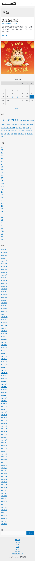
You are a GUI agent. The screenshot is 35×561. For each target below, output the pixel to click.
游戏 (2, 208)
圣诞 (24, 128)
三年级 (2, 124)
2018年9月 (4, 448)
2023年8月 (4, 291)
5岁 (3, 120)
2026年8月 (4, 250)
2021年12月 (4, 339)
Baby (2, 147)
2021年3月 (4, 364)
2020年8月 (4, 384)
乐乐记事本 (9, 3)
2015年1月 (3, 521)
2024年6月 (4, 278)
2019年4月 (4, 429)
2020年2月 (4, 401)
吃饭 (5, 128)
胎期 (2, 220)
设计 (2, 225)
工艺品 (12, 130)
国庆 (17, 128)
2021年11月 (4, 342)
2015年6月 (4, 510)
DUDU (17, 547)
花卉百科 (17, 540)
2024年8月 (4, 275)
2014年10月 (4, 524)
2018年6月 (4, 454)
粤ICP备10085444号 (17, 554)
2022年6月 (4, 322)
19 (12, 97)
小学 (2, 181)
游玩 (2, 211)
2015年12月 (4, 493)
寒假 (2, 178)
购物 (2, 228)
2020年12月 (4, 373)
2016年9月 (4, 476)
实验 (2, 172)
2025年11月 (4, 261)
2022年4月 (4, 328)
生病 (12, 134)
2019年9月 (4, 415)
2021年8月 (4, 350)
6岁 (8, 120)
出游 (31, 124)
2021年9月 (4, 347)
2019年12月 (4, 406)
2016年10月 (4, 473)
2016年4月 (4, 484)
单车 (2, 158)
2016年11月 (4, 470)
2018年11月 (4, 443)
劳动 (2, 155)
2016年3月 (4, 487)
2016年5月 (4, 482)
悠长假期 (29, 131)
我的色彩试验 (10, 20)
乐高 (2, 150)
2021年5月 (4, 359)
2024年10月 (4, 272)
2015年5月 (4, 512)
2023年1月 (4, 311)
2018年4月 (4, 457)
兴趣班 (24, 124)
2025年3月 (4, 269)
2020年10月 (4, 378)
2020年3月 (4, 398)
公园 (20, 124)
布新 (16, 130)
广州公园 (17, 542)
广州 (21, 130)
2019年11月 (4, 409)
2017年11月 (4, 459)
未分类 (2, 203)
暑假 (2, 200)
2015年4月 (4, 515)
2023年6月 (4, 297)
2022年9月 (4, 319)
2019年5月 (4, 426)
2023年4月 (4, 303)
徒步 (24, 130)
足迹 (17, 549)
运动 (28, 134)
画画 (15, 134)
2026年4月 (4, 255)
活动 (2, 206)
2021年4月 (4, 361)
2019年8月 (4, 417)
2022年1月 (4, 336)
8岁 (17, 120)
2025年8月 (4, 264)
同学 (8, 128)
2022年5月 (4, 325)
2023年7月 (4, 294)
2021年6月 (4, 356)
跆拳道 (2, 231)
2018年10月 (4, 445)
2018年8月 (4, 451)
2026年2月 (4, 258)
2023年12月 (4, 280)
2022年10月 (4, 317)
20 (17, 97)
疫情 (19, 134)
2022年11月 (4, 314)
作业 (2, 153)
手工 (2, 189)
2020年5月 (4, 392)
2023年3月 (4, 305)
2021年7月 (4, 353)
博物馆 (2, 128)
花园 (2, 222)
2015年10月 (4, 498)
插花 (2, 192)
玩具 (5, 134)
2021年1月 (3, 370)
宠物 (2, 175)
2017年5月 (4, 462)
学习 (2, 130)
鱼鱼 (2, 239)
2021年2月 (4, 367)
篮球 (22, 134)
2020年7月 (4, 387)
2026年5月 (4, 252)
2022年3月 (4, 331)
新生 (2, 197)
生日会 (8, 134)
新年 (2, 194)
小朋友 (2, 183)
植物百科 (17, 551)
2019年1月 (4, 437)
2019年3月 (4, 431)
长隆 (31, 134)
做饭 (16, 124)
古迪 (2, 164)
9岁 (20, 120)
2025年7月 (4, 266)
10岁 (24, 120)
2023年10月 (4, 286)
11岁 (28, 120)
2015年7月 (4, 507)
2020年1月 (4, 403)
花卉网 (17, 544)
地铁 (27, 128)
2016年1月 (4, 490)
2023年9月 (4, 289)
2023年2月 (4, 308)
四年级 (12, 128)
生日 (2, 214)
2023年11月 (4, 283)
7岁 (12, 120)
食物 (2, 236)
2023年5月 (4, 300)
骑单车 (3, 137)
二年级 (7, 124)
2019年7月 (4, 420)
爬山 (2, 134)
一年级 (32, 120)
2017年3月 (4, 465)
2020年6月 (4, 389)
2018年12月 (4, 440)
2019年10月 (4, 412)
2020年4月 (4, 395)
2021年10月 (4, 345)
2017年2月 (4, 468)
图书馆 (20, 128)
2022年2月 (4, 333)
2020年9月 (4, 381)
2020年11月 (4, 375)
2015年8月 (4, 504)
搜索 (2, 530)
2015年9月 (4, 501)
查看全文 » (5, 36)
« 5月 (16, 108)
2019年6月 (4, 423)
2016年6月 (4, 479)
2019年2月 (4, 434)
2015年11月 (4, 496)
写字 (28, 124)
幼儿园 (2, 186)
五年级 (12, 124)
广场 (19, 130)
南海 (2, 161)
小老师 (8, 130)
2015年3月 (4, 518)
